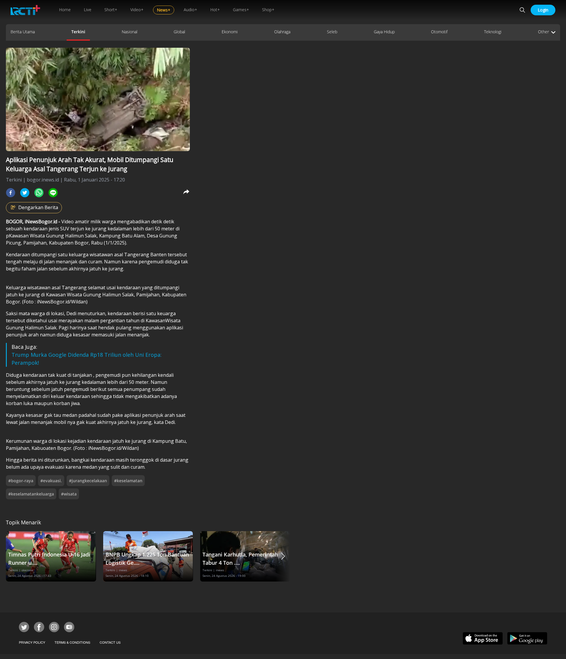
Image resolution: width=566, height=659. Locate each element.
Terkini (78, 31)
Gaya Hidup (384, 31)
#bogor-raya (20, 480)
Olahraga (282, 31)
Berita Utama (23, 31)
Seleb (332, 31)
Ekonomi (230, 31)
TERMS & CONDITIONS (72, 642)
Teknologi (492, 31)
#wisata (69, 494)
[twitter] (24, 192)
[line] (53, 192)
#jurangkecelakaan (88, 480)
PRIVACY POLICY (32, 642)
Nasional (129, 31)
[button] (283, 556)
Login (543, 10)
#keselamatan (128, 480)
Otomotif (439, 31)
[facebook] (10, 192)
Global (179, 31)
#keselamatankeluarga (31, 494)
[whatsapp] (39, 192)
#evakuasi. (51, 480)
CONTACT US (110, 642)
